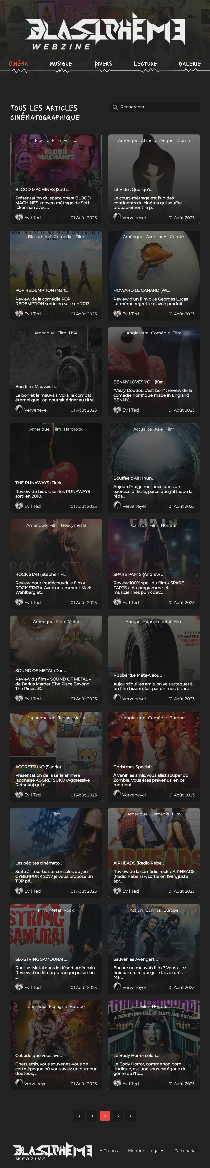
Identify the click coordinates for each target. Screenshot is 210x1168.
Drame (183, 140)
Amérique (128, 140)
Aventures (156, 237)
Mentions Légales (146, 1150)
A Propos (109, 1150)
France (70, 140)
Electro (42, 140)
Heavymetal (73, 525)
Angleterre (138, 333)
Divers (103, 63)
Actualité (142, 429)
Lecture (145, 63)
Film (56, 140)
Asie (158, 429)
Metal (73, 621)
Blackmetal (39, 237)
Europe (133, 621)
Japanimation (41, 718)
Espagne (58, 1006)
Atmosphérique (157, 140)
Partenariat (185, 1150)
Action (136, 910)
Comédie (63, 237)
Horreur (169, 525)
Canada (139, 525)
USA (73, 333)
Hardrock (73, 429)
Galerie (190, 63)
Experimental (157, 621)
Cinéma (18, 63)
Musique (61, 63)
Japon (64, 718)
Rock (69, 910)
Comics (177, 237)
